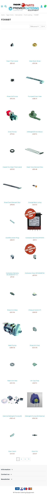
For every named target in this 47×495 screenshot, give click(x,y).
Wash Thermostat (12, 61)
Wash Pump (12, 345)
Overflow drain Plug (12, 238)
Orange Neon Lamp (34, 202)
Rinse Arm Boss (12, 310)
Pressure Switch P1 (35, 310)
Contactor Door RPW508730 (34, 273)
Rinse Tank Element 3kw (12, 202)
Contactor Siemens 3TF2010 (34, 238)
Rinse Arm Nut (35, 345)
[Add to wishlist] (9, 58)
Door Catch (12, 451)
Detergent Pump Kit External (34, 416)
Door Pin (35, 451)
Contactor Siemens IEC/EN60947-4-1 (12, 273)
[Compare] (12, 58)
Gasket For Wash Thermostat (12, 167)
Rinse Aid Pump (12, 96)
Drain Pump (12, 132)
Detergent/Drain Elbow (35, 132)
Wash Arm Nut (12, 380)
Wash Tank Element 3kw (35, 167)
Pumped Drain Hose (34, 96)
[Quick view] (14, 58)
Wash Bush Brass (34, 61)
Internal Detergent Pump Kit (12, 416)
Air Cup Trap (34, 380)
